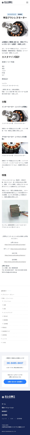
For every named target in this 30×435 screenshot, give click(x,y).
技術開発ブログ (6, 331)
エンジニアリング (12, 14)
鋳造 (5, 308)
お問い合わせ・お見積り (15, 382)
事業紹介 (4, 327)
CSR (11, 418)
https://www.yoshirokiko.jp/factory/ (15, 255)
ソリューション (7, 301)
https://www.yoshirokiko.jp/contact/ (15, 244)
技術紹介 (4, 411)
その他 (4, 342)
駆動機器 (20, 14)
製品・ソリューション (7, 298)
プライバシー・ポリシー (8, 294)
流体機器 (6, 323)
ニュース (4, 338)
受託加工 (6, 316)
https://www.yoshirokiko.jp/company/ (15, 262)
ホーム (4, 404)
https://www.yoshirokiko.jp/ (18, 249)
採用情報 (4, 335)
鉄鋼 (5, 305)
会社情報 (4, 415)
